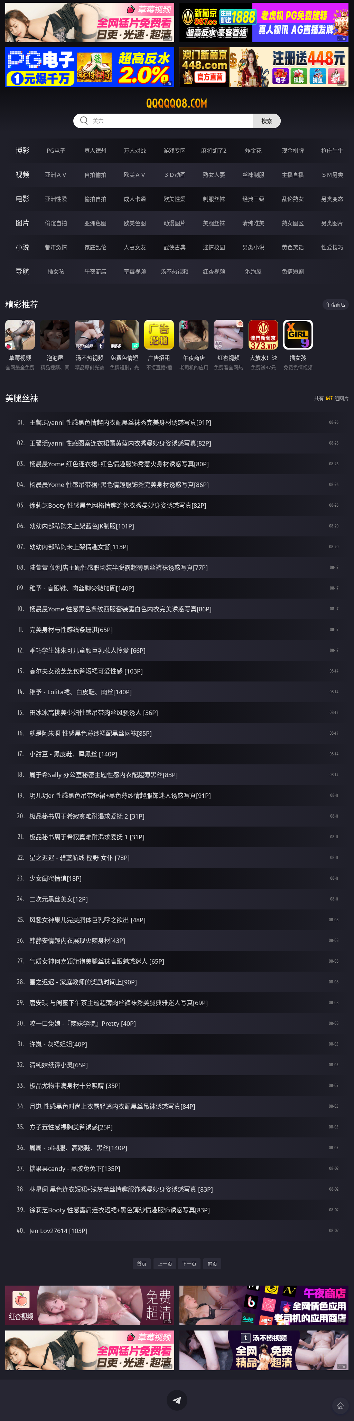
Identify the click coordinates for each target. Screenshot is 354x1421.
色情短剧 (293, 271)
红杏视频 (214, 271)
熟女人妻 (214, 175)
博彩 (22, 150)
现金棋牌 (293, 150)
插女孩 (56, 271)
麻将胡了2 (213, 150)
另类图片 (332, 223)
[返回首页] (340, 1406)
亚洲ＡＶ (56, 175)
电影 (22, 198)
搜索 (266, 121)
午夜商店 (95, 271)
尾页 (212, 1263)
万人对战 (135, 150)
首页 (142, 1263)
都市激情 (56, 247)
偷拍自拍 (95, 199)
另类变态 (332, 199)
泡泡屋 (253, 271)
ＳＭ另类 (332, 175)
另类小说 (253, 247)
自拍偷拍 (95, 175)
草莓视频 (135, 271)
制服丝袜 (214, 199)
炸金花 (253, 150)
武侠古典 (175, 247)
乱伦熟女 (293, 199)
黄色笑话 (293, 247)
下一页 (189, 1263)
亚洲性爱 (56, 199)
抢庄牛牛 (332, 150)
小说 (22, 247)
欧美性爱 (175, 199)
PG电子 (56, 150)
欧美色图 (135, 223)
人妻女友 (135, 247)
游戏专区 (175, 150)
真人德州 (95, 150)
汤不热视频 (174, 271)
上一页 (165, 1263)
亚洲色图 (95, 223)
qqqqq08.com (176, 103)
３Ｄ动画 (175, 175)
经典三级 (253, 199)
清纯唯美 (253, 223)
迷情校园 (214, 247)
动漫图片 (175, 223)
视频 (22, 174)
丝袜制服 (253, 175)
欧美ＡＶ (135, 175)
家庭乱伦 (95, 247)
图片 (22, 223)
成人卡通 (135, 199)
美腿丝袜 (214, 223)
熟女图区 (293, 223)
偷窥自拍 (56, 223)
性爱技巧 (332, 247)
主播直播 (293, 175)
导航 (22, 271)
